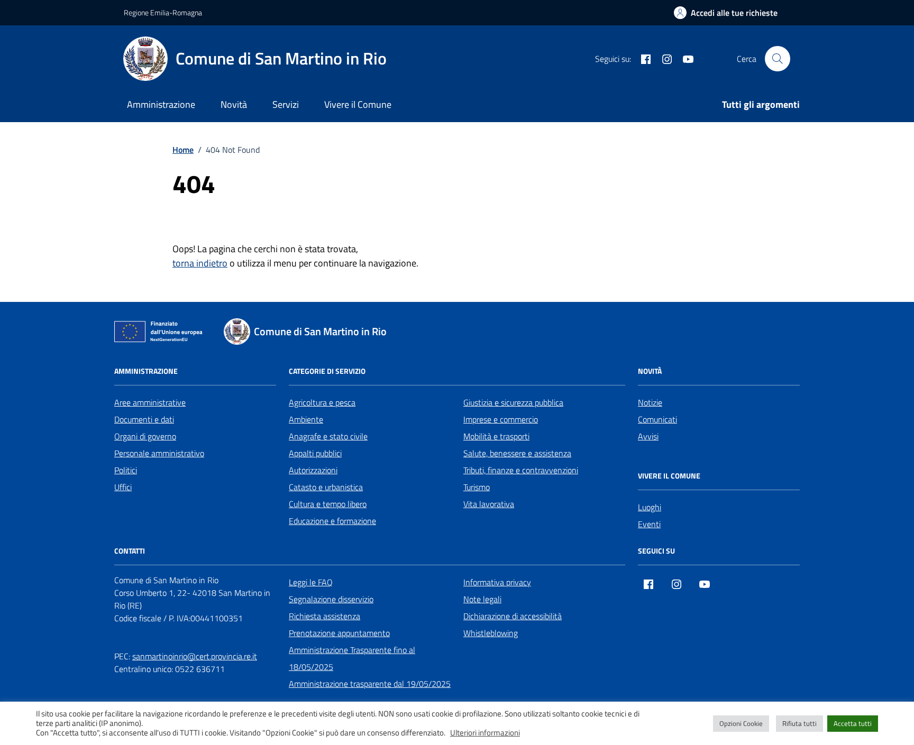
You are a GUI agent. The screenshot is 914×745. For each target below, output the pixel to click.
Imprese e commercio (500, 419)
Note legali (482, 599)
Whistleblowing (490, 633)
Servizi (285, 104)
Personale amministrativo (159, 453)
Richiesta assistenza (324, 616)
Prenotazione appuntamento (339, 633)
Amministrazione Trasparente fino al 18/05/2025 (352, 658)
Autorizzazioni (313, 470)
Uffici (123, 487)
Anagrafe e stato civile (328, 436)
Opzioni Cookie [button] (741, 723)
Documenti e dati (144, 419)
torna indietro (199, 263)
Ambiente (306, 419)
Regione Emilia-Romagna (163, 12)
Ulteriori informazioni (485, 733)
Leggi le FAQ (311, 582)
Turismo (476, 487)
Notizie (650, 402)
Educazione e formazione (332, 520)
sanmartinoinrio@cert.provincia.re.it (194, 656)
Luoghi (649, 507)
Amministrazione (161, 104)
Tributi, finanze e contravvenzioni (520, 470)
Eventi (649, 524)
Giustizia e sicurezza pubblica (513, 402)
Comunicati (657, 419)
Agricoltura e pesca (322, 402)
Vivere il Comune (357, 104)
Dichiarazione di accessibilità (512, 616)
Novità (234, 104)
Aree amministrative (150, 402)
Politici (125, 470)
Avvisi (648, 436)
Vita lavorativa (488, 504)
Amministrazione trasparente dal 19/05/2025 (370, 683)
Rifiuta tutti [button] (799, 723)
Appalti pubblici (315, 453)
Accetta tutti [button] (853, 723)
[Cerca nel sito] (777, 58)
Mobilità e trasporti (496, 436)
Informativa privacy (497, 582)
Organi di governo (145, 436)
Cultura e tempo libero (328, 504)
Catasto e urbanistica (326, 487)
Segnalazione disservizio (331, 599)
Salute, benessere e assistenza (517, 453)
